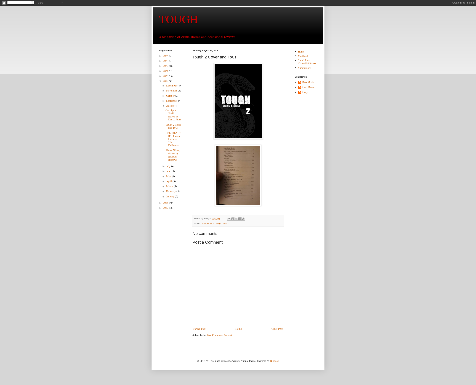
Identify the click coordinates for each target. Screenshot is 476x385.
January (170, 196)
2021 (166, 71)
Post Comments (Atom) (219, 335)
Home (238, 328)
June (169, 171)
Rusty (305, 92)
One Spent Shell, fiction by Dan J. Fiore (173, 114)
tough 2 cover (222, 223)
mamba (205, 223)
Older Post (277, 328)
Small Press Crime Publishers (307, 61)
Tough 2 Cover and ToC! (173, 126)
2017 (166, 207)
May (169, 176)
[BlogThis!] (232, 219)
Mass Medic (308, 82)
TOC (212, 223)
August (170, 105)
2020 (166, 76)
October (170, 95)
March (170, 186)
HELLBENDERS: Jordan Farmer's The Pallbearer (173, 139)
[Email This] (229, 219)
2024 (166, 56)
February (171, 191)
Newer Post (199, 328)
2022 (166, 66)
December (172, 85)
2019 (166, 81)
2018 (166, 202)
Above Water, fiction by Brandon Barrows (172, 154)
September (172, 100)
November (172, 90)
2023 (166, 61)
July (168, 166)
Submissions (304, 68)
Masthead (303, 56)
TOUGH (178, 19)
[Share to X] (236, 219)
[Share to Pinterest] (243, 219)
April (169, 181)
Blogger (274, 361)
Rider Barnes (308, 87)
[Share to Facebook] (240, 219)
